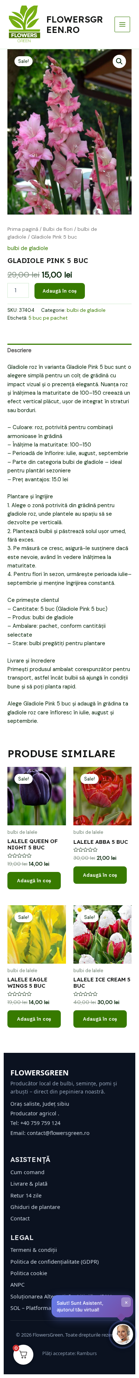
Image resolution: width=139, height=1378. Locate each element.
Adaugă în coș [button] (34, 880)
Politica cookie (28, 1273)
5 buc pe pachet (48, 318)
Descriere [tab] (19, 350)
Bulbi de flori (58, 229)
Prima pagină (22, 229)
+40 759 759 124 (40, 1122)
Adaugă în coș (60, 291)
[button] (119, 61)
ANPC (17, 1284)
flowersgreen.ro (74, 24)
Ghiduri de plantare (35, 1206)
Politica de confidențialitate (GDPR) (54, 1261)
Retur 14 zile (26, 1195)
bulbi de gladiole (27, 248)
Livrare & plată (28, 1183)
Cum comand (27, 1172)
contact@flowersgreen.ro (58, 1132)
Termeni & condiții (33, 1249)
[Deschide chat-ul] (122, 1334)
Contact (20, 1218)
